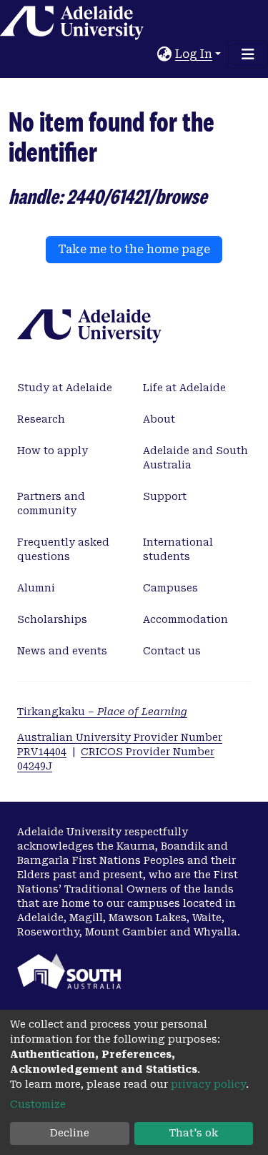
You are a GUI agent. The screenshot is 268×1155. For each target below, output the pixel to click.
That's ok (193, 1133)
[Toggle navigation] (248, 54)
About (159, 419)
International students (178, 549)
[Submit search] (147, 54)
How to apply (52, 450)
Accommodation (185, 619)
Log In (193, 54)
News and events (62, 651)
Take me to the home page (134, 249)
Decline (69, 1133)
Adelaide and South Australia (195, 458)
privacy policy (208, 1084)
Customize (38, 1104)
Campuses (170, 588)
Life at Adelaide (184, 387)
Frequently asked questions (63, 549)
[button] (165, 54)
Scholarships (52, 619)
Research (41, 419)
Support (165, 496)
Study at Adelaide (64, 387)
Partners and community (51, 503)
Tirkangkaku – (102, 711)
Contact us (172, 651)
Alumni (36, 588)
